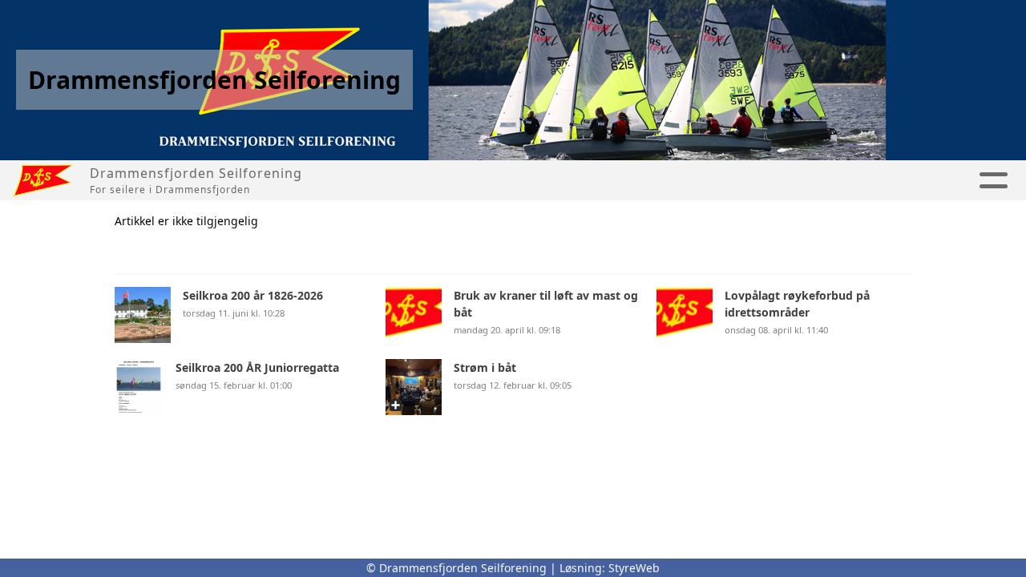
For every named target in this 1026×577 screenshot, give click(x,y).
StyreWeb (634, 567)
